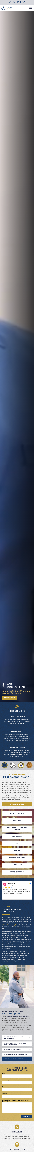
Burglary (17, 821)
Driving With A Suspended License (17, 828)
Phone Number (6, 1080)
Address (4, 1093)
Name (3, 1073)
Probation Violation (17, 858)
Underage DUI (17, 865)
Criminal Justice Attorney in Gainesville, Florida (16, 692)
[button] (31, 8)
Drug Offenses (17, 836)
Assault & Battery (17, 814)
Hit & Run (17, 850)
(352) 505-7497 (17, 2)
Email (3, 1086)
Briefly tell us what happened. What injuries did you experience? (15, 1101)
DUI (17, 843)
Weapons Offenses (17, 872)
